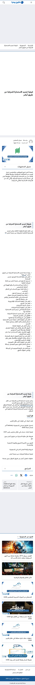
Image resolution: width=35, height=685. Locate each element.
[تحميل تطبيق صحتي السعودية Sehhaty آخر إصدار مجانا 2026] (17, 426)
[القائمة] (31, 2)
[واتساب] (16, 475)
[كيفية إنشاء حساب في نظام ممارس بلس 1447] (17, 432)
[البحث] (3, 2)
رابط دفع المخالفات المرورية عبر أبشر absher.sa (9, 486)
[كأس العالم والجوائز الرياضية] (17, 571)
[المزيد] (11, 475)
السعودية (23, 45)
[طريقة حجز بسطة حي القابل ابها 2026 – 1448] (17, 611)
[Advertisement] (17, 24)
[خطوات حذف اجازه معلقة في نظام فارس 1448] (17, 633)
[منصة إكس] (21, 475)
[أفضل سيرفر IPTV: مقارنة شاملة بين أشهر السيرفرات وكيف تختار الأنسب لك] (17, 550)
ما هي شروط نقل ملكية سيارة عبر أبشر (26, 486)
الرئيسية (30, 45)
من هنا (24, 275)
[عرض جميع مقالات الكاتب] (31, 142)
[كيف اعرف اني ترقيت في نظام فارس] (17, 421)
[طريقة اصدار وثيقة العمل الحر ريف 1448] (17, 653)
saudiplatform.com (26, 405)
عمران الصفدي (17, 140)
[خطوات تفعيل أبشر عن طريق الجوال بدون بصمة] (17, 458)
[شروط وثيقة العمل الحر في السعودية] (17, 449)
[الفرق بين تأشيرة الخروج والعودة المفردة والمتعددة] (17, 444)
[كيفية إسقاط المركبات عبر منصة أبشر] (17, 454)
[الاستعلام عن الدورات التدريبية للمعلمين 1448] (17, 590)
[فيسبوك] (26, 475)
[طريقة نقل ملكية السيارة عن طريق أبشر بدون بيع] (17, 437)
